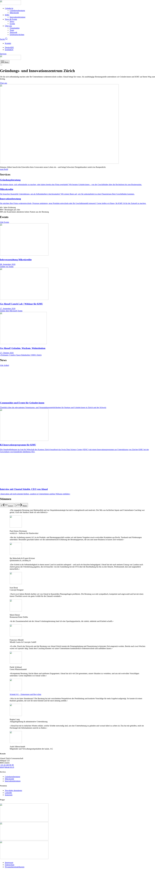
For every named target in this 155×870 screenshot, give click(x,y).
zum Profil (4, 169)
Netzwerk (13, 32)
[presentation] (4, 62)
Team (12, 30)
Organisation (14, 28)
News (12, 21)
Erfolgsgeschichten (17, 35)
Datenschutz (9, 865)
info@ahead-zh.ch (7, 767)
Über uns (8, 26)
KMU (7, 15)
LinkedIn (8, 793)
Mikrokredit (14, 13)
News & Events (11, 19)
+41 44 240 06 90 (7, 765)
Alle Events (4, 222)
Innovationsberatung (17, 17)
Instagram (8, 795)
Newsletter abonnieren (13, 790)
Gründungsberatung (17, 10)
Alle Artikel (4, 365)
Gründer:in (9, 8)
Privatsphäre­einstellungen (14, 867)
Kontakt (8, 43)
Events (12, 24)
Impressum (9, 862)
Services (3, 54)
